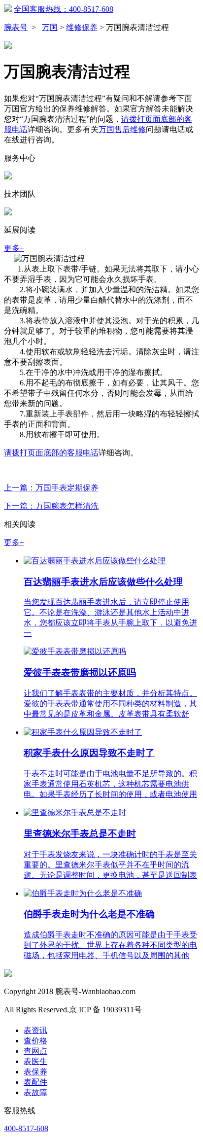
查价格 (35, 1040)
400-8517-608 (26, 1128)
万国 (50, 27)
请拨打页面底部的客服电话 (51, 452)
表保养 (35, 1072)
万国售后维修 (122, 129)
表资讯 (35, 1030)
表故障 (35, 1092)
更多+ (14, 248)
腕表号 (16, 27)
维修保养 (82, 27)
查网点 (35, 1051)
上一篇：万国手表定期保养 (51, 487)
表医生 (35, 1061)
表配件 (35, 1082)
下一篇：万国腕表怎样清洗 (51, 506)
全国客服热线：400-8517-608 (63, 9)
